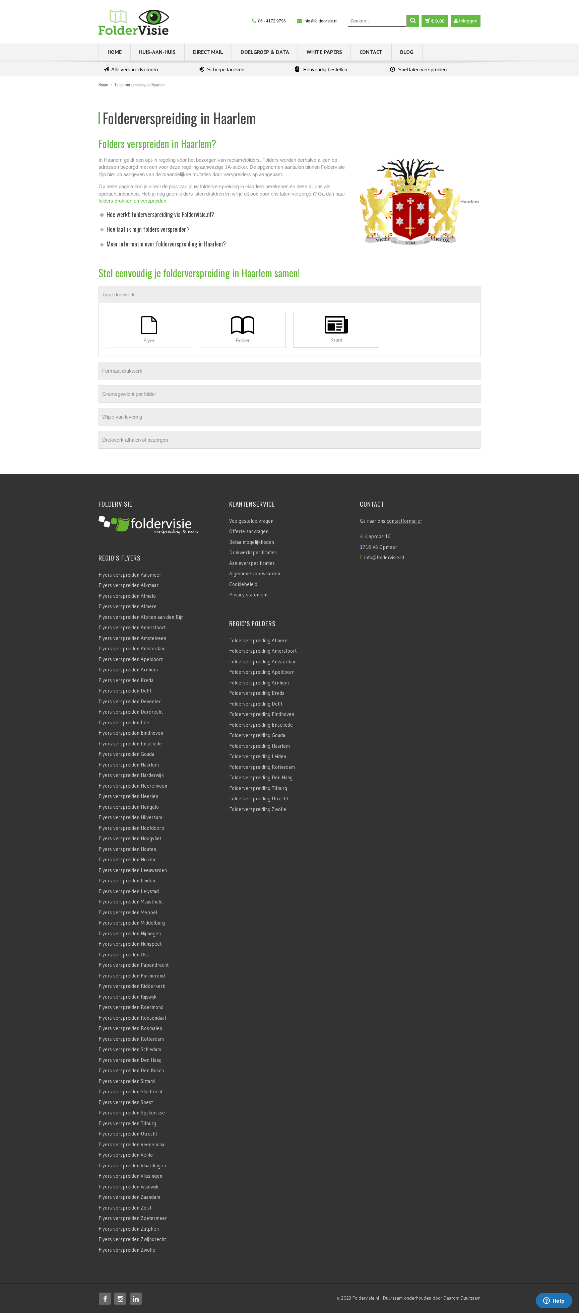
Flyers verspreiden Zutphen (129, 1229)
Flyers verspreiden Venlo (126, 1155)
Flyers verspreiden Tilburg (127, 1123)
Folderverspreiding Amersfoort (263, 651)
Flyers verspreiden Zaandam (129, 1197)
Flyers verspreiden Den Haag (130, 1060)
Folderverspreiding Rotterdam (262, 767)
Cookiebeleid (243, 584)
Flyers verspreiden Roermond (131, 1007)
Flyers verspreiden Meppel (128, 912)
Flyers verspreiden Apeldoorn (131, 659)
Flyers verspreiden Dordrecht (131, 712)
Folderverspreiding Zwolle (257, 809)
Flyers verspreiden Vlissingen (130, 1176)
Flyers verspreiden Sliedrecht (131, 1091)
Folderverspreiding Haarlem (259, 746)
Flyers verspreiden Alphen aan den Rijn (141, 617)
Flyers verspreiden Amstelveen (132, 638)
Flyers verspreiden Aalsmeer (130, 575)
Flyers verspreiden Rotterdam (131, 1039)
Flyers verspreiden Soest (126, 1102)
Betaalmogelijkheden (251, 542)
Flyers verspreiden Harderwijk (131, 775)
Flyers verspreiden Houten (127, 849)
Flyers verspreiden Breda (126, 680)
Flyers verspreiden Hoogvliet (130, 838)
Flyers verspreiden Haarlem (129, 764)
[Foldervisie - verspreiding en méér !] (134, 20)
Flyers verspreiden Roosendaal (132, 1018)
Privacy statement (248, 594)
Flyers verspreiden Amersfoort (132, 627)
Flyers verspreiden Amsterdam (132, 648)
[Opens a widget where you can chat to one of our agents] (553, 1301)
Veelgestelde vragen (251, 521)
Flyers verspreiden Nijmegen (130, 933)
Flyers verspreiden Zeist (125, 1208)
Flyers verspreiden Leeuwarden (133, 870)
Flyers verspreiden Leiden (127, 880)
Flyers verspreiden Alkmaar (128, 585)
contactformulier (404, 521)
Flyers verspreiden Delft (125, 690)
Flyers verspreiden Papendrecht (134, 965)
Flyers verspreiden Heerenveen (133, 786)
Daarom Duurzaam (462, 1298)
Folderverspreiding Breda (256, 693)
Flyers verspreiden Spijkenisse (132, 1112)
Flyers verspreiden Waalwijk (128, 1186)
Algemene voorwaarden (254, 573)
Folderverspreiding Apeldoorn (262, 672)
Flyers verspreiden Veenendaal (132, 1144)
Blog (406, 52)
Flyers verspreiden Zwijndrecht (132, 1239)
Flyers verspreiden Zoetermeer (133, 1218)
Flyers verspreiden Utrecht (128, 1133)
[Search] (413, 21)
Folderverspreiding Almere (258, 640)
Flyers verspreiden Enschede (130, 743)
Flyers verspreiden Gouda (126, 754)
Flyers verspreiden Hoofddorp (131, 828)
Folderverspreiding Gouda (257, 735)
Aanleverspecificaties (252, 563)
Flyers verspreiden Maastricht (131, 901)
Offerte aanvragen (248, 531)
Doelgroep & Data (265, 52)
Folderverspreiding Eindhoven (261, 714)
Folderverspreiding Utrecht (258, 798)
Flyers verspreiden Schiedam (130, 1049)
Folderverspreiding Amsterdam (263, 661)
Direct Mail (208, 52)
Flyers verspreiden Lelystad (129, 891)
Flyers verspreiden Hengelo (129, 807)
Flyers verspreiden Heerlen (128, 796)
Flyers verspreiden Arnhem (128, 669)
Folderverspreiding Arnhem (259, 682)
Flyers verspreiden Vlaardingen (132, 1165)
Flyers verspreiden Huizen (127, 859)
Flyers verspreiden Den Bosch (131, 1070)
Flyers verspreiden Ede (124, 722)
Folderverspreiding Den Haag (261, 777)
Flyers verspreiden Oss (124, 954)
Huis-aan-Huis (157, 52)
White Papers (324, 52)
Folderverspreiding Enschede (261, 725)
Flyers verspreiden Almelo (127, 596)
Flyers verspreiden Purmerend (132, 975)
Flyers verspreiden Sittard (127, 1081)
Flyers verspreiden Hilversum (130, 817)
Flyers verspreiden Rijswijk (127, 997)
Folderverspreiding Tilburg (258, 788)
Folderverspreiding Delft (255, 704)
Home (115, 52)
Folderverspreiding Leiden (257, 756)
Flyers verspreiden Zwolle (127, 1250)
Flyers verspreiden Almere (127, 606)
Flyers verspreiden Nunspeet (130, 944)
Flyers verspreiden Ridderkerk (132, 986)
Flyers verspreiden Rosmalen (130, 1028)
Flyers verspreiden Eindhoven (131, 733)
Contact (371, 52)
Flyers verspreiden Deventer (130, 701)
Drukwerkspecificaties (253, 552)
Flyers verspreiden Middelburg (132, 923)
